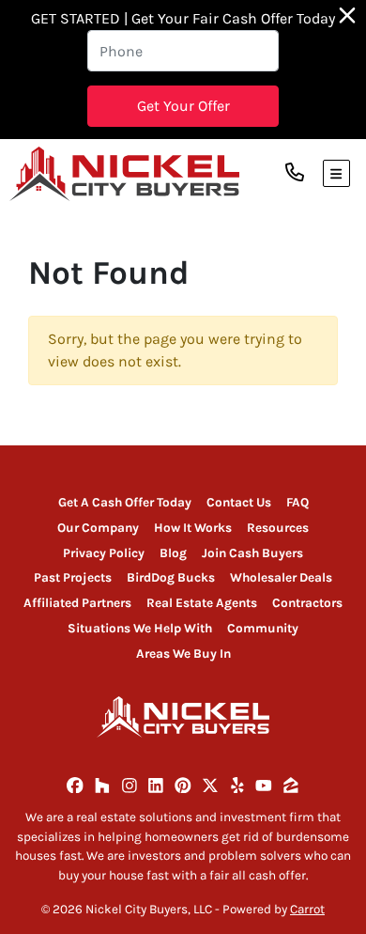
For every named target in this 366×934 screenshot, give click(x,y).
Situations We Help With (140, 628)
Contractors (307, 603)
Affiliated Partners (77, 603)
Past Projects (73, 577)
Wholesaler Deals (281, 577)
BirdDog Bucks (171, 577)
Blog (173, 553)
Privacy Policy (104, 553)
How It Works (193, 528)
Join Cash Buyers (252, 553)
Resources (278, 528)
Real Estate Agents (201, 603)
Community (262, 628)
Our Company (98, 528)
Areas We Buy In (183, 653)
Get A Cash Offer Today (124, 502)
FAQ (297, 502)
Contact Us (238, 502)
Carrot (307, 909)
